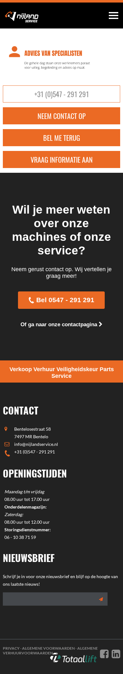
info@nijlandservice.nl (36, 444)
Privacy (11, 648)
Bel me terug (61, 138)
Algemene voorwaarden (48, 648)
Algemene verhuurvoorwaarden (50, 650)
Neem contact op (62, 116)
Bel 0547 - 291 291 (65, 299)
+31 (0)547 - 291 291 (61, 94)
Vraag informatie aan (62, 159)
